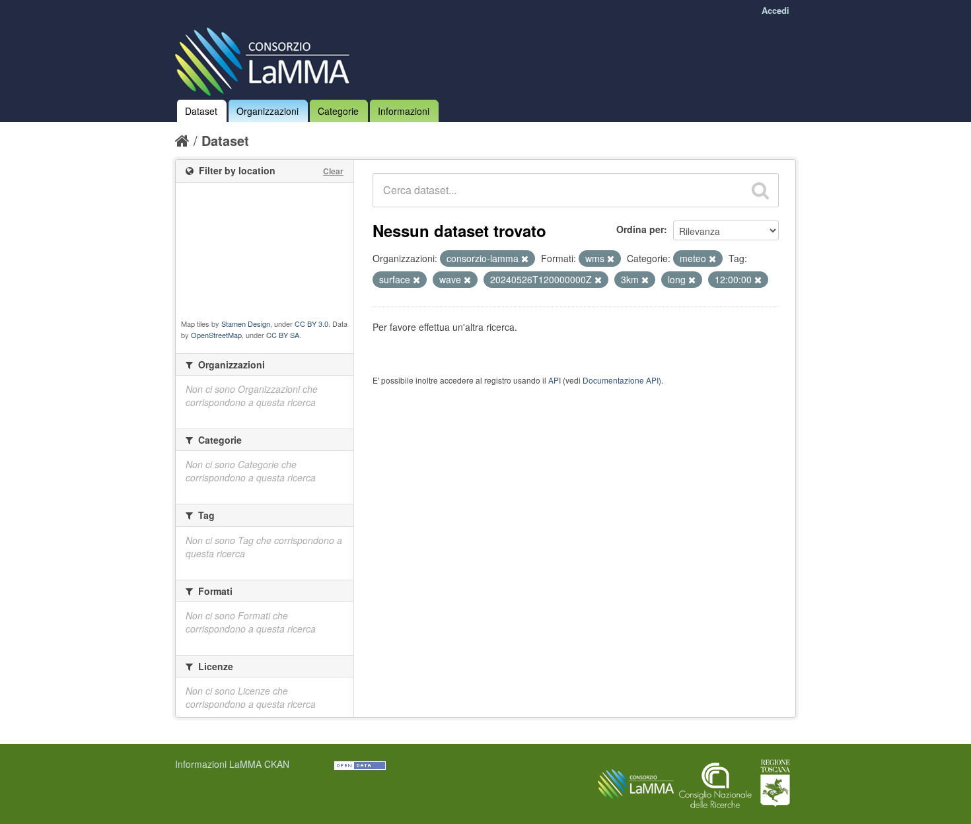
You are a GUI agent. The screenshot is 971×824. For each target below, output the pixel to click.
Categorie (338, 111)
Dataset (201, 111)
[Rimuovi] (524, 259)
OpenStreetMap (216, 334)
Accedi (775, 10)
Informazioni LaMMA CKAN (232, 764)
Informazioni (403, 111)
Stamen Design (245, 323)
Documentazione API (621, 380)
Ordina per (640, 229)
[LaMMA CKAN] (266, 58)
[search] (760, 190)
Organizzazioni (267, 111)
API (554, 380)
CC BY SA (282, 334)
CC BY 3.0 (311, 323)
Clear (333, 171)
